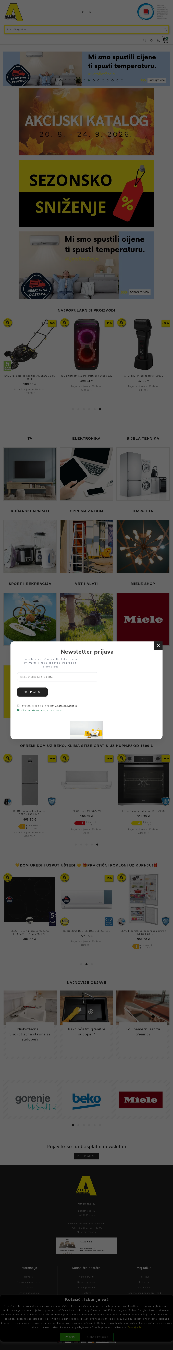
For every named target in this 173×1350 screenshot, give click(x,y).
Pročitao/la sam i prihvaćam (49, 705)
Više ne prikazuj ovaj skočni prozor (42, 710)
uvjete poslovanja (66, 705)
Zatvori (158, 645)
